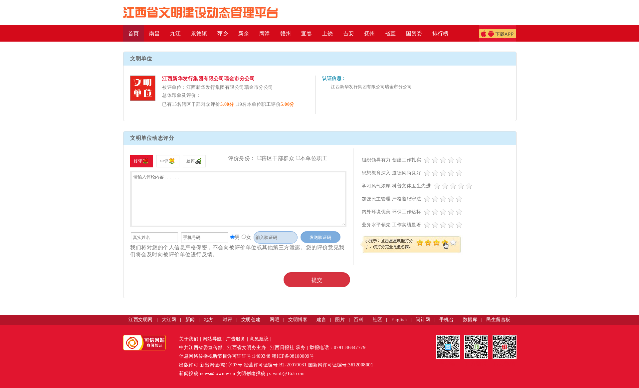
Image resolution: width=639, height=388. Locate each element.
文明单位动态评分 (152, 138)
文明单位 (141, 58)
